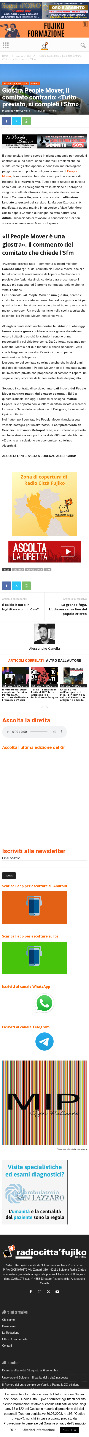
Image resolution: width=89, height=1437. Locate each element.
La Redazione (10, 1332)
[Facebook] (6, 121)
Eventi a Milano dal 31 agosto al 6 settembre (30, 1370)
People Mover (34, 569)
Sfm (48, 569)
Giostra (18, 569)
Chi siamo (8, 1319)
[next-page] (47, 707)
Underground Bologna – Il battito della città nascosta (35, 1377)
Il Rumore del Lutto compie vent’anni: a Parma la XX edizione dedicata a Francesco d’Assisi (15, 694)
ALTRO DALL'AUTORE (63, 661)
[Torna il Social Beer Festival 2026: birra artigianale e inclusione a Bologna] (44, 677)
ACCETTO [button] (69, 1430)
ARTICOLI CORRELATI (26, 661)
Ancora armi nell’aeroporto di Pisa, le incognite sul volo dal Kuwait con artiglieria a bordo (73, 694)
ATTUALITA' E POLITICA (23, 55)
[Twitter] (16, 121)
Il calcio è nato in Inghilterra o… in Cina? (20, 606)
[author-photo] (44, 634)
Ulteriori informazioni (38, 1430)
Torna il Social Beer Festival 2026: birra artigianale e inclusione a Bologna (44, 693)
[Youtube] (58, 1292)
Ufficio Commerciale (14, 1339)
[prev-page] (42, 707)
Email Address (11, 858)
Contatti (7, 1345)
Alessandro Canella (17, 110)
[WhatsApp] (26, 121)
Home (5, 55)
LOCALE (35, 83)
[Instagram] (40, 1292)
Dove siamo (9, 1326)
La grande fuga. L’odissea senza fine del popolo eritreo (68, 609)
